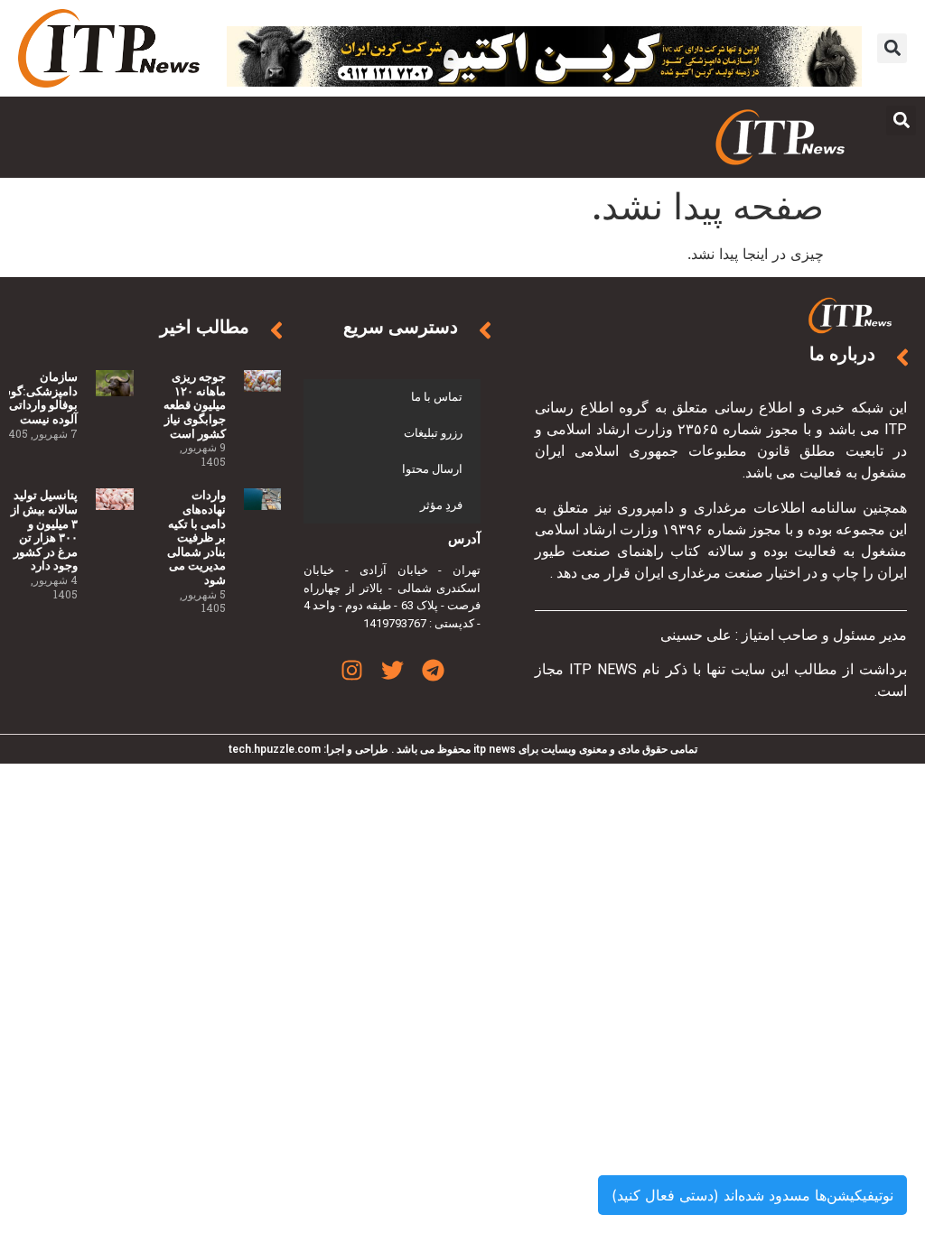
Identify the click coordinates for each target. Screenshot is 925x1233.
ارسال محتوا (432, 469)
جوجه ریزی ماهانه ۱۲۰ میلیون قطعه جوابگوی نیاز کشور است (195, 405)
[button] (892, 48)
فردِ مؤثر (441, 505)
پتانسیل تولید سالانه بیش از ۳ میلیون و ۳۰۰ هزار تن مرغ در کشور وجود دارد (44, 530)
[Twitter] (392, 670)
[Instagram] (352, 670)
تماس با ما (436, 396)
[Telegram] (433, 670)
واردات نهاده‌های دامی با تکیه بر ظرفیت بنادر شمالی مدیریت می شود (196, 537)
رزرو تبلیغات (433, 433)
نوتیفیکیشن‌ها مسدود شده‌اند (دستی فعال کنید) (752, 1195)
